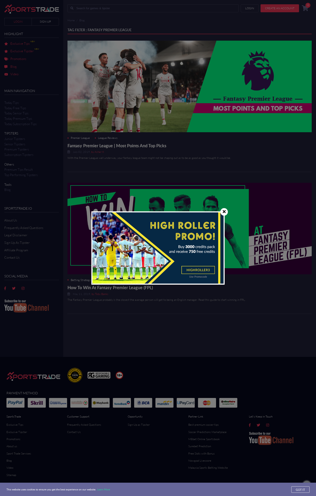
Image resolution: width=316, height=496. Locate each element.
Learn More (103, 489)
